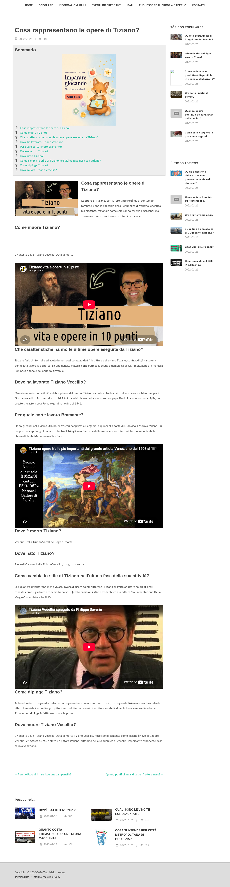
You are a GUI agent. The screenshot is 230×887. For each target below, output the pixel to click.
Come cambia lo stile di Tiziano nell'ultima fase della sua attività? (60, 160)
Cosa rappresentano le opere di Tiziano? (45, 128)
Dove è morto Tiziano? (34, 151)
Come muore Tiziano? (33, 132)
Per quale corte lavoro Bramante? (41, 146)
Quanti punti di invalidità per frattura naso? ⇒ (134, 819)
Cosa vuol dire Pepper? (199, 291)
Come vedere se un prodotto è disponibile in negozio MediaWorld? (200, 75)
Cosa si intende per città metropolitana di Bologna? (136, 879)
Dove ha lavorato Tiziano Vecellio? (41, 142)
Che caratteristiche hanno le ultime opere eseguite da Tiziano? (59, 137)
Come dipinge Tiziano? (34, 165)
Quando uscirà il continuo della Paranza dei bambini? (199, 114)
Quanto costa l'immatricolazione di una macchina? (60, 879)
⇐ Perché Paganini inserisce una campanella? (43, 819)
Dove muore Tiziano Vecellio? (38, 170)
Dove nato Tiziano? (32, 156)
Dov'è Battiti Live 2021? (57, 855)
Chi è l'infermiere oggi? (199, 259)
